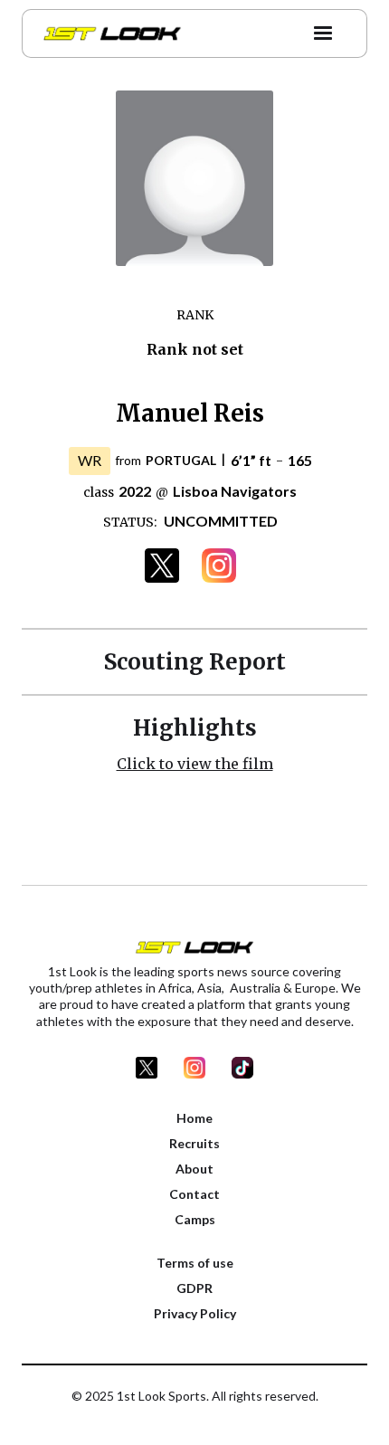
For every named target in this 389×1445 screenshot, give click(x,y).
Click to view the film (195, 764)
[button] (323, 33)
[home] (107, 33)
